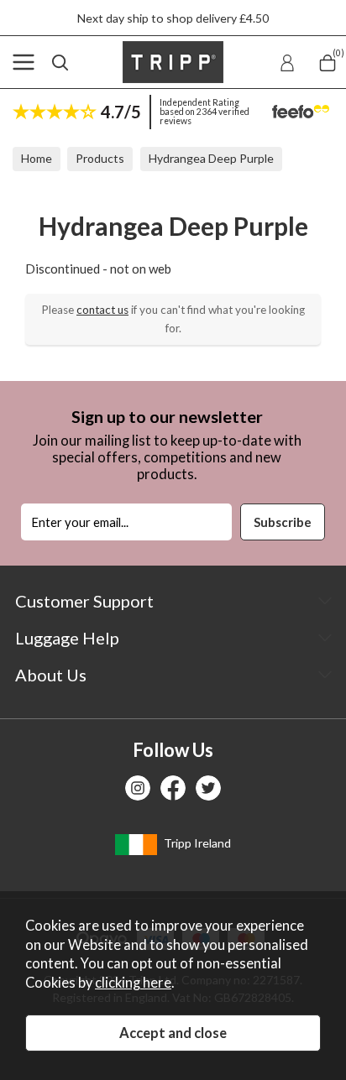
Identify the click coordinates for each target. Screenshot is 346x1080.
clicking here (133, 982)
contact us (102, 309)
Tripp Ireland (196, 843)
